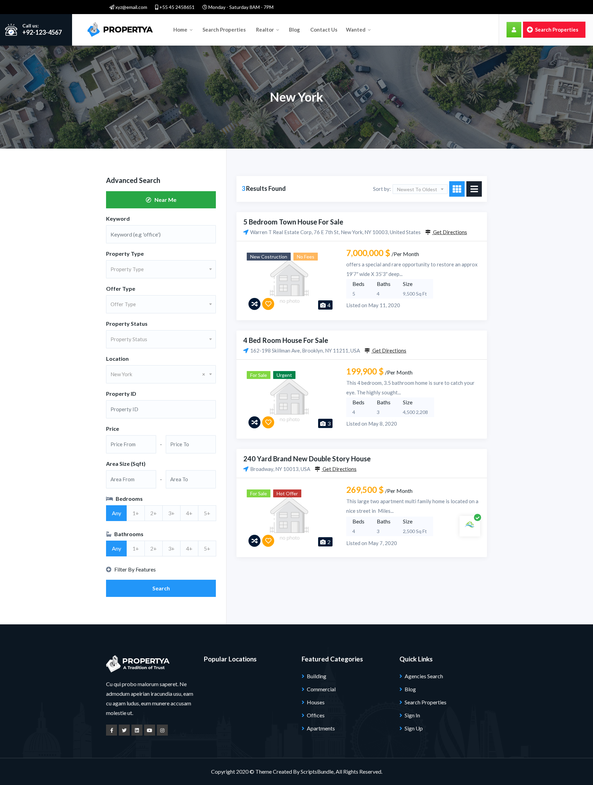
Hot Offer (287, 493)
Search (161, 588)
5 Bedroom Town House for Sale (293, 222)
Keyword (118, 218)
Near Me (163, 199)
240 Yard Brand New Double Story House (307, 458)
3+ (171, 513)
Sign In (412, 715)
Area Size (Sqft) (126, 463)
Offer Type (120, 288)
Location (117, 358)
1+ (135, 513)
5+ (207, 513)
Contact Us (323, 29)
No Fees (305, 256)
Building (316, 676)
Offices (316, 715)
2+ (153, 513)
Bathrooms (128, 534)
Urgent (284, 375)
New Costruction (268, 256)
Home (180, 29)
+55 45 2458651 (176, 7)
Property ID (121, 393)
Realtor (265, 29)
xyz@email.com (130, 7)
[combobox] (161, 269)
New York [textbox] (158, 374)
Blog (294, 29)
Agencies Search (424, 676)
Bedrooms (129, 498)
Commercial (321, 689)
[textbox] (161, 269)
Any (116, 513)
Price (112, 428)
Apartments (321, 728)
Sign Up (414, 728)
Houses (316, 702)
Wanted (356, 29)
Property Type (125, 253)
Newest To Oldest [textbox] (417, 189)
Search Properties (224, 29)
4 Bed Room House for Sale (285, 340)
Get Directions (449, 232)
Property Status (127, 323)
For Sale (258, 375)
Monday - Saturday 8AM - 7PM (240, 7)
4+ (189, 513)
